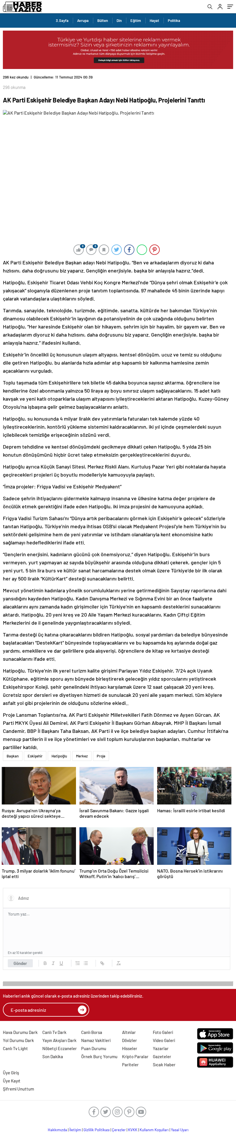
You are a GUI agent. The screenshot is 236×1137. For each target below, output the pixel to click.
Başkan (13, 756)
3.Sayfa (62, 20)
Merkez (82, 756)
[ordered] (78, 963)
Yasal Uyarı (180, 1129)
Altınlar (129, 1032)
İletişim (75, 1129)
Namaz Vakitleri (96, 1040)
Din (119, 20)
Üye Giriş (11, 1072)
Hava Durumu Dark (20, 1032)
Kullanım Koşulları (154, 1129)
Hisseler (129, 1048)
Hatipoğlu (59, 756)
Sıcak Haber (164, 1064)
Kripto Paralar (135, 1056)
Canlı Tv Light (15, 1048)
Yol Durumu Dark (18, 1040)
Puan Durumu (93, 1048)
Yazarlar (161, 1048)
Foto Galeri (163, 1032)
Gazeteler (162, 1056)
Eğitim (135, 20)
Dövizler (129, 1040)
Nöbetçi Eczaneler (59, 1048)
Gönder (20, 963)
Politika (174, 20)
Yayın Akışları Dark (59, 1040)
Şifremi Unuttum (18, 1088)
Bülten (102, 20)
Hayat (154, 20)
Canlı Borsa (91, 1032)
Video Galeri (164, 1040)
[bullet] (86, 963)
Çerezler (119, 1129)
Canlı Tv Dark (54, 1032)
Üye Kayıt (11, 1080)
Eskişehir (35, 756)
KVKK (132, 1129)
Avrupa (83, 20)
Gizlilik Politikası (96, 1129)
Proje (101, 756)
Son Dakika (52, 1056)
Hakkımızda (57, 1129)
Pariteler (130, 1064)
